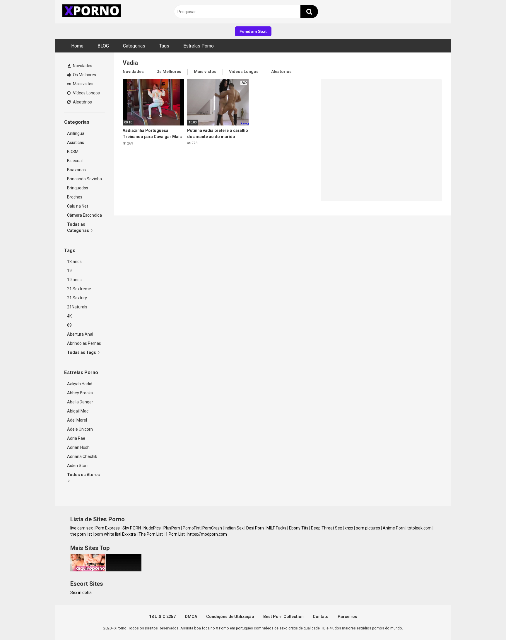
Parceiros (347, 616)
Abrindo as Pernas (84, 343)
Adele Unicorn (80, 429)
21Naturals (77, 307)
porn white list (107, 534)
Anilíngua (75, 133)
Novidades (82, 65)
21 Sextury (77, 298)
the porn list (81, 534)
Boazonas (76, 169)
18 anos (74, 261)
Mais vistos (82, 84)
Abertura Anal (80, 334)
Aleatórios (82, 102)
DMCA (191, 616)
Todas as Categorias (78, 227)
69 (69, 325)
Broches (74, 197)
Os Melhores (84, 74)
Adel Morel (77, 420)
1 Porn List (175, 534)
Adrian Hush (78, 447)
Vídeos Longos (86, 93)
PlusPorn (171, 528)
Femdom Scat (253, 31)
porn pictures (368, 528)
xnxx (349, 528)
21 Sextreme (79, 288)
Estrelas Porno (198, 46)
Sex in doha (81, 592)
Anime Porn (394, 528)
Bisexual (75, 160)
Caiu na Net (77, 206)
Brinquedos (77, 188)
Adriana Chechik (82, 456)
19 (69, 270)
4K (69, 316)
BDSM (72, 151)
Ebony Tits (298, 528)
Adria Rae (76, 438)
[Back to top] (486, 622)
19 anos (74, 279)
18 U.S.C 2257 (162, 616)
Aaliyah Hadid (79, 383)
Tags (164, 46)
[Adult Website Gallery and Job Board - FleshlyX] (123, 570)
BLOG (103, 46)
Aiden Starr (77, 465)
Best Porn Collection (283, 616)
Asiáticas (75, 142)
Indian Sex (234, 528)
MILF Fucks (276, 528)
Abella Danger (80, 402)
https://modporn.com (207, 534)
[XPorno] (92, 11)
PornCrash (212, 528)
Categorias (134, 46)
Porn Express (107, 528)
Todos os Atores (83, 474)
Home (77, 46)
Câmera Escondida (84, 215)
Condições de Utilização (230, 616)
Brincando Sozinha (84, 178)
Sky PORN (131, 528)
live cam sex (81, 528)
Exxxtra (129, 534)
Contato (321, 616)
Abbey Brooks (80, 393)
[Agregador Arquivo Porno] (87, 570)
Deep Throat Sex (326, 528)
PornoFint (192, 528)
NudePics (152, 528)
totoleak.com (419, 528)
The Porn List (151, 534)
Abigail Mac (77, 411)
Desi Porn (255, 528)
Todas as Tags (82, 352)
